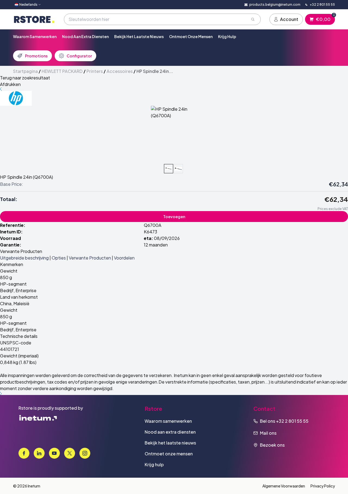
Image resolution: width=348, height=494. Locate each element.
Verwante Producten (90, 258)
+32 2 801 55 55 (292, 421)
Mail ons (268, 433)
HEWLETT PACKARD (62, 71)
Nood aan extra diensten (85, 36)
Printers (94, 71)
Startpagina (25, 71)
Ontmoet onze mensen (191, 36)
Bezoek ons (272, 445)
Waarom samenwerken (35, 36)
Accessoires (120, 71)
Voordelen (124, 258)
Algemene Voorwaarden (283, 485)
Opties (59, 258)
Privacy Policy (322, 485)
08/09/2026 (167, 238)
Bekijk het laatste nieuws (139, 36)
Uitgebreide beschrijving (24, 258)
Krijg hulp (227, 36)
